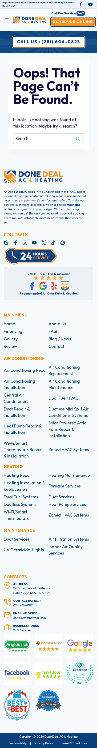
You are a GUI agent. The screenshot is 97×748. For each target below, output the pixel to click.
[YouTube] (90, 4)
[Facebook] (81, 4)
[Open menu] (6, 19)
